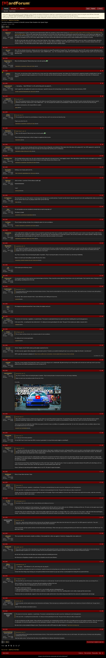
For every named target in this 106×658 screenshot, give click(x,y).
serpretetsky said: (19, 246)
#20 (102, 286)
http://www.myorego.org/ (73, 625)
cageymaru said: (19, 448)
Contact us (81, 653)
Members (22, 8)
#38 (102, 598)
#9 (102, 144)
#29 (102, 445)
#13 (102, 195)
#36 (102, 561)
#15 (102, 219)
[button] (17, 8)
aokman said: (18, 601)
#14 (102, 206)
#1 (102, 30)
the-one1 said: (19, 99)
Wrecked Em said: (20, 373)
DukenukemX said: (20, 289)
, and (24, 214)
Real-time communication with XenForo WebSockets (57, 656)
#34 (102, 533)
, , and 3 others (25, 66)
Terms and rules (87, 653)
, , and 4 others (23, 151)
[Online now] (2, 72)
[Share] (101, 30)
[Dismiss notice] (103, 14)
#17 (102, 243)
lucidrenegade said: (20, 501)
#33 (102, 517)
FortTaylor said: (19, 332)
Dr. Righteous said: (20, 578)
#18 (102, 264)
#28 (102, 432)
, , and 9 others (25, 225)
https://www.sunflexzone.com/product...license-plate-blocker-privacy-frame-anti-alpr (54, 354)
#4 (102, 70)
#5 (102, 83)
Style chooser (6, 653)
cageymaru (5, 24)
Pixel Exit (44, 656)
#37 (102, 575)
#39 (102, 611)
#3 (102, 58)
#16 (102, 230)
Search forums (12, 11)
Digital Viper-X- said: (20, 131)
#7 (102, 112)
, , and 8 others (25, 162)
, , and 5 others (25, 123)
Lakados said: (19, 547)
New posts (13, 8)
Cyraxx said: (18, 435)
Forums (6, 8)
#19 (102, 275)
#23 (102, 329)
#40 (102, 629)
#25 (102, 359)
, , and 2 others (25, 238)
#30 (102, 471)
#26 (102, 370)
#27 (102, 413)
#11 (102, 167)
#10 (102, 155)
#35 (102, 544)
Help (100, 653)
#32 (102, 498)
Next (7, 26)
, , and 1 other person (25, 91)
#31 (102, 482)
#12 (102, 177)
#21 (102, 303)
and (21, 428)
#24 (102, 345)
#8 (102, 128)
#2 (102, 47)
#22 (102, 316)
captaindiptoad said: (20, 564)
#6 (102, 96)
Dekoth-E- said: (19, 520)
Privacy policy (95, 653)
